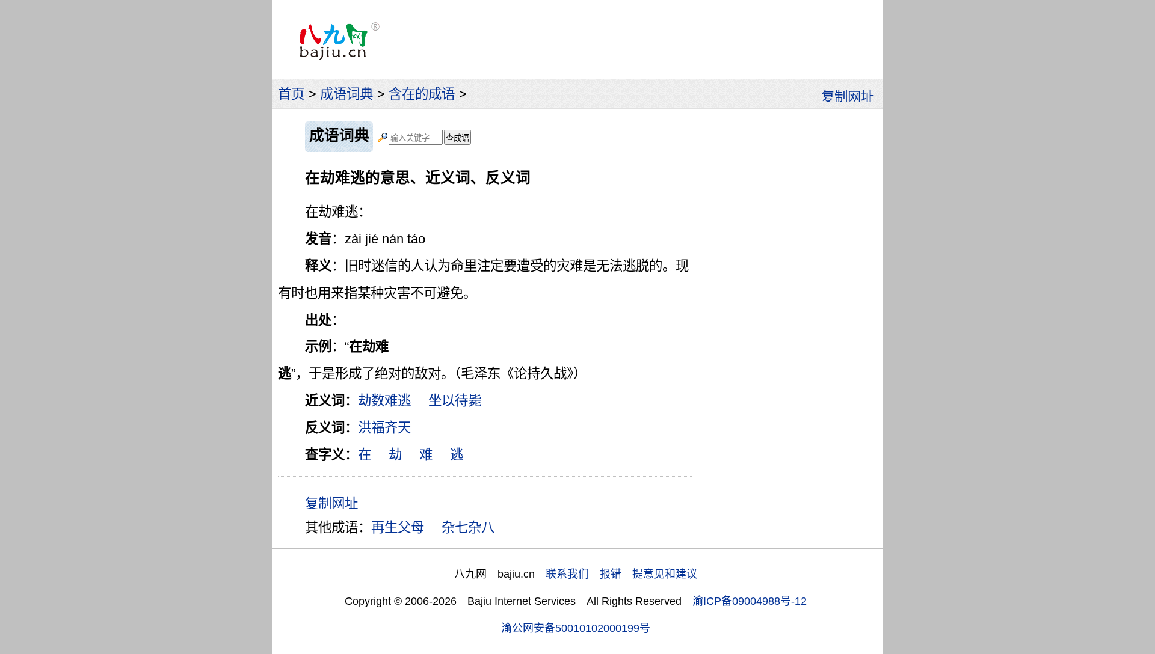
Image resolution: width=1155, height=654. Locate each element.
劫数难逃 (384, 400)
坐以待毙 (454, 400)
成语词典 (346, 94)
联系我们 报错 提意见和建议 (621, 574)
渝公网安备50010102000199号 (575, 628)
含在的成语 (422, 94)
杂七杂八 (468, 527)
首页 (291, 94)
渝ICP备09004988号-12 (749, 601)
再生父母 (397, 527)
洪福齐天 (384, 427)
